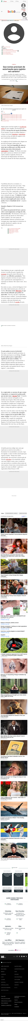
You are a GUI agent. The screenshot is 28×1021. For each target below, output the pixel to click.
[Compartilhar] (4, 112)
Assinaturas (11, 49)
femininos (15, 134)
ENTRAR (23, 9)
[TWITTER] (26, 957)
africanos (8, 459)
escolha (17, 302)
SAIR (24, 10)
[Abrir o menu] (2, 11)
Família (14, 64)
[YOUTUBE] (24, 957)
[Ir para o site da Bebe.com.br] (14, 12)
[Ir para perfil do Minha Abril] (14, 47)
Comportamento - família (11, 513)
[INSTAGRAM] (19, 957)
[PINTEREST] (21, 957)
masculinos (22, 134)
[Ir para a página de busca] (26, 19)
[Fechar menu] (10, 20)
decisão (15, 396)
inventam (3, 274)
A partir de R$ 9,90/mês (19, 891)
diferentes (19, 290)
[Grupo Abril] (1, 1)
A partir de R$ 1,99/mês (8, 891)
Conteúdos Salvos (14, 50)
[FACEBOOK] (17, 957)
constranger (4, 151)
